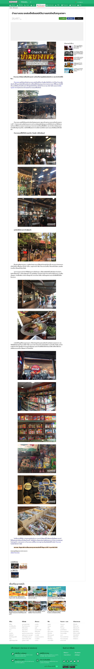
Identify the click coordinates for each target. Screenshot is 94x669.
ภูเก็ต (36, 628)
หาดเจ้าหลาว (37, 633)
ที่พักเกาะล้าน (50, 631)
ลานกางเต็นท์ (50, 640)
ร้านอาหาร (65, 5)
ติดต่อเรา (66, 652)
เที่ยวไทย (21, 5)
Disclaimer (78, 652)
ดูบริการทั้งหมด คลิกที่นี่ (50, 666)
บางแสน (36, 626)
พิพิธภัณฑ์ (11, 635)
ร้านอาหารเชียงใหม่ (64, 631)
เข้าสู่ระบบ (81, 2)
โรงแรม (49, 626)
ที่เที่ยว (10, 624)
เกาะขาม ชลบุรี (38, 629)
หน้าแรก (13, 5)
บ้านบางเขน (16, 82)
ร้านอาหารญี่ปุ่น (63, 633)
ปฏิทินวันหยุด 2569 (13, 640)
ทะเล (28, 5)
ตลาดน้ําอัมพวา (63, 629)
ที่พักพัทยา (50, 637)
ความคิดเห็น (63, 18)
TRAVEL (24, 2)
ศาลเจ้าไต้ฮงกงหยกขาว (27, 637)
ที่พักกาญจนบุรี (51, 635)
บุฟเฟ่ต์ (61, 626)
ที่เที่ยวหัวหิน (37, 631)
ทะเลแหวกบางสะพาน (39, 637)
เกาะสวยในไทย (12, 628)
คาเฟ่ (61, 635)
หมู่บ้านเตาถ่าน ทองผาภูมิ (27, 635)
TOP (91, 666)
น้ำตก (10, 638)
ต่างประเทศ (50, 5)
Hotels (49, 624)
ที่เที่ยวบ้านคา (25, 631)
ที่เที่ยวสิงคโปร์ (76, 629)
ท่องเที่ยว (11, 633)
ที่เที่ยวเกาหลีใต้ (76, 633)
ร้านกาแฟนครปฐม (64, 638)
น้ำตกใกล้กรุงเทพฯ (26, 626)
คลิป (80, 5)
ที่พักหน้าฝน (50, 638)
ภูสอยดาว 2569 (25, 640)
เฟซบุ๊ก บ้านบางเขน (15, 552)
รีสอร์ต (49, 629)
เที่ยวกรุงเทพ (42, 5)
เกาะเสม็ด (37, 635)
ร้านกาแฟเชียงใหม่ (64, 637)
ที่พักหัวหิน (50, 633)
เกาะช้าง (36, 640)
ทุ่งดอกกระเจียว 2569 (26, 638)
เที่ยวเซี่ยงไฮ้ (75, 635)
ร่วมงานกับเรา (67, 655)
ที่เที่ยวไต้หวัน (76, 631)
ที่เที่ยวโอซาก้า (76, 628)
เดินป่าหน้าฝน (25, 629)
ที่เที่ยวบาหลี (75, 626)
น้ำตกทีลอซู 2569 (13, 637)
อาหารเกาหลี (63, 640)
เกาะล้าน (36, 624)
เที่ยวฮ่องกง (75, 638)
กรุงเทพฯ (15, 578)
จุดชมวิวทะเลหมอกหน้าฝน (27, 633)
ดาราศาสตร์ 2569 (25, 624)
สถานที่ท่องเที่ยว (12, 626)
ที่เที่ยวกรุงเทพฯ (23, 569)
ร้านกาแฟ (73, 5)
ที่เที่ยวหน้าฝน (25, 628)
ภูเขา (34, 5)
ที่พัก (58, 5)
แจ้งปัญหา (77, 655)
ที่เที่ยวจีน (75, 624)
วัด (9, 631)
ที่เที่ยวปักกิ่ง (75, 637)
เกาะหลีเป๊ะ (37, 638)
